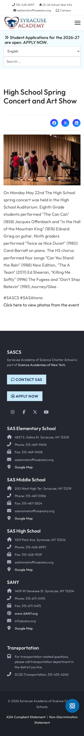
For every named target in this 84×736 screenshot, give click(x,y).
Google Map (24, 467)
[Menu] (77, 22)
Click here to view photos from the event (41, 305)
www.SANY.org (26, 613)
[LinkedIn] (76, 123)
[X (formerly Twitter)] (65, 123)
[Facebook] (54, 123)
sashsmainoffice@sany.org (34, 10)
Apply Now (26, 396)
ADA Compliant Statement (26, 717)
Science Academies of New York (41, 365)
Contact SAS (28, 379)
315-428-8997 (25, 4)
